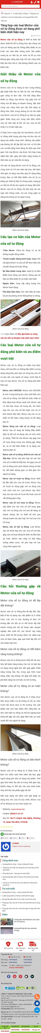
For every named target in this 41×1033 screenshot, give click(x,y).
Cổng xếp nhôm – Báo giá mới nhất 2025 (16, 873)
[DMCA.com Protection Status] (31, 989)
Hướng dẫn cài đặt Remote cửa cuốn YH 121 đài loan (26, 921)
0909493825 (28, 962)
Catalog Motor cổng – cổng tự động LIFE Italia (18, 864)
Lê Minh (15, 843)
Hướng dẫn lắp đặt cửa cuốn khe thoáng (25, 929)
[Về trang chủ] (17, 2)
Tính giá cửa (36, 1030)
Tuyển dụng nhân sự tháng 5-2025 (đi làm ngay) (18, 896)
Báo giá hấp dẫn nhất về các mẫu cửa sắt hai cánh (19, 899)
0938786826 (13, 960)
